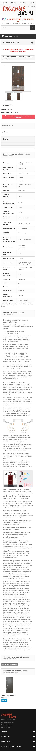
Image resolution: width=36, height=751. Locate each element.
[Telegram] (5, 19)
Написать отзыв (7, 125)
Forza (28, 56)
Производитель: (6, 112)
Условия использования (8, 722)
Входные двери (11, 56)
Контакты (4, 2)
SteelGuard (21, 56)
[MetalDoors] (18, 11)
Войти (33, 6)
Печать (6, 132)
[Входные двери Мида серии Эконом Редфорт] (9, 685)
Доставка (13, 2)
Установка (22, 2)
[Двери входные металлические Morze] (18, 97)
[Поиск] (32, 27)
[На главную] (3, 57)
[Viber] (3, 19)
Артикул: (4, 109)
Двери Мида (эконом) (8, 695)
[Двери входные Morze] (9, 97)
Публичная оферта (6, 725)
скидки (5, 578)
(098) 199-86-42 (14, 19)
